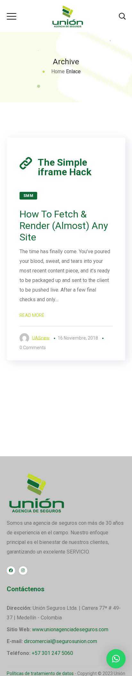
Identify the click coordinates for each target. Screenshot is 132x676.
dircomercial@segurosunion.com (60, 641)
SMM (28, 195)
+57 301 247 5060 (52, 653)
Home (58, 71)
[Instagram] (23, 570)
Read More (32, 315)
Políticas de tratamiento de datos (40, 673)
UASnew (41, 338)
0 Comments (33, 347)
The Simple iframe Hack (64, 167)
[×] (116, 658)
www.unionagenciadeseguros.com (70, 629)
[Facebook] (11, 570)
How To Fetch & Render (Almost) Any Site (64, 225)
